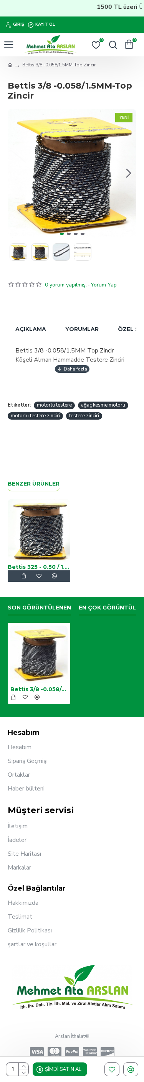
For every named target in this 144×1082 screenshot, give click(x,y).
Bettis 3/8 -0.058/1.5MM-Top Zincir (39, 689)
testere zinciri (84, 415)
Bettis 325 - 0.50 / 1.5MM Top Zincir (39, 566)
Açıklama (30, 329)
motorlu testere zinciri (35, 415)
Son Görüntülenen (39, 607)
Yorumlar (82, 329)
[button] (15, 173)
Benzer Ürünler (34, 484)
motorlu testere (54, 405)
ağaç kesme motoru (103, 405)
